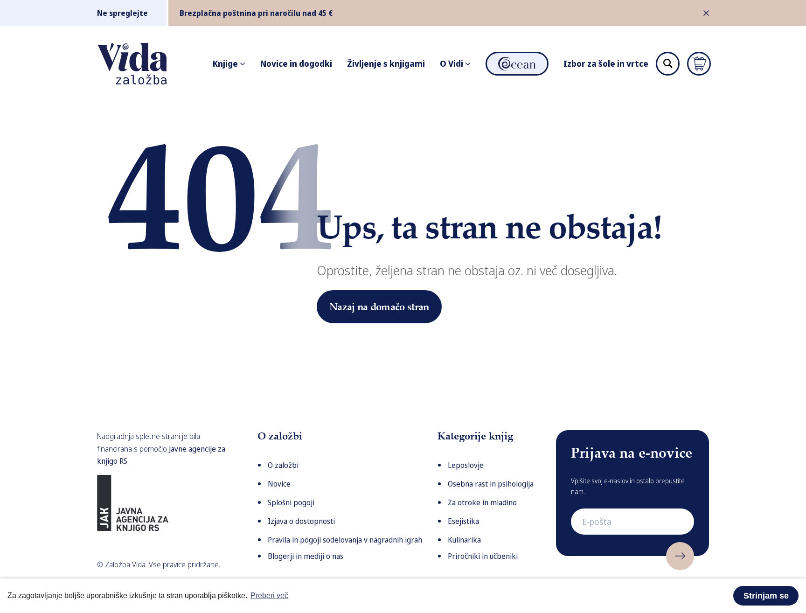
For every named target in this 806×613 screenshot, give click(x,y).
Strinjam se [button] (766, 595)
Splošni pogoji (291, 502)
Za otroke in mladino (482, 502)
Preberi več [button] (269, 595)
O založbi (283, 465)
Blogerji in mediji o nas (305, 556)
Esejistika (463, 521)
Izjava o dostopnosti (301, 521)
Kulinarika (464, 540)
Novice (279, 484)
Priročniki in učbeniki (483, 556)
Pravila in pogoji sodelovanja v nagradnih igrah (345, 540)
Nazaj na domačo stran (379, 306)
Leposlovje (466, 465)
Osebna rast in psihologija (491, 484)
